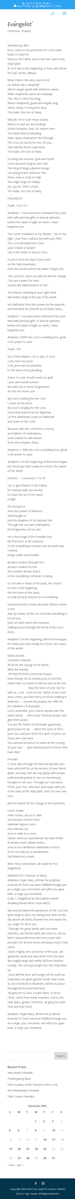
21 (27, 1149)
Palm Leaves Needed (21, 1096)
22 (36, 1149)
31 (53, 1158)
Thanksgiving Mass (19, 1078)
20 (19, 1149)
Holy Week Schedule (20, 1072)
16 (44, 1139)
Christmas (14, 31)
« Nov (11, 1165)
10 (53, 1130)
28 (27, 1158)
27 (19, 1158)
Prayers (26, 31)
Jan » (20, 1165)
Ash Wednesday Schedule (23, 1090)
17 (53, 1139)
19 (10, 1149)
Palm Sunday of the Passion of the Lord (32, 1084)
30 (44, 1158)
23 (44, 1149)
